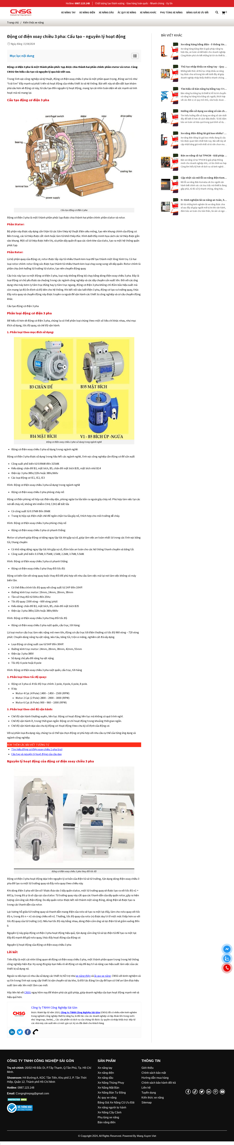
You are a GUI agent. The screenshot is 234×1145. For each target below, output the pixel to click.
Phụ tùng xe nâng (171, 12)
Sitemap (146, 1102)
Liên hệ (146, 1087)
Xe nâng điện (87, 12)
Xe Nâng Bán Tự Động (112, 1092)
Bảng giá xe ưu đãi (197, 12)
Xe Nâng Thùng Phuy (111, 1082)
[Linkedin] (12, 1032)
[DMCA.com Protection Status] (17, 1099)
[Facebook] (28, 1032)
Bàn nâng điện (106, 1122)
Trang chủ (13, 22)
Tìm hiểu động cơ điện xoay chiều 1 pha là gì (36, 749)
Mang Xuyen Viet (146, 1135)
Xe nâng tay (68, 12)
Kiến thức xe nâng (152, 1097)
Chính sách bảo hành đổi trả (158, 1082)
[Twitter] (20, 1032)
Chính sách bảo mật (153, 1072)
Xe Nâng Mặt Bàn (108, 1087)
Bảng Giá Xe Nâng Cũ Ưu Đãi (116, 1102)
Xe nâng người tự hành (112, 1107)
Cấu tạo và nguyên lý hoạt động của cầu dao (36, 754)
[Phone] (36, 1032)
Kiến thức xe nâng (33, 22)
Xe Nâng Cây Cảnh (109, 1112)
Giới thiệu (147, 1067)
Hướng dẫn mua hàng (155, 1077)
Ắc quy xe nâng (127, 12)
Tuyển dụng (148, 1092)
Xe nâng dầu (106, 12)
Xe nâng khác (148, 12)
